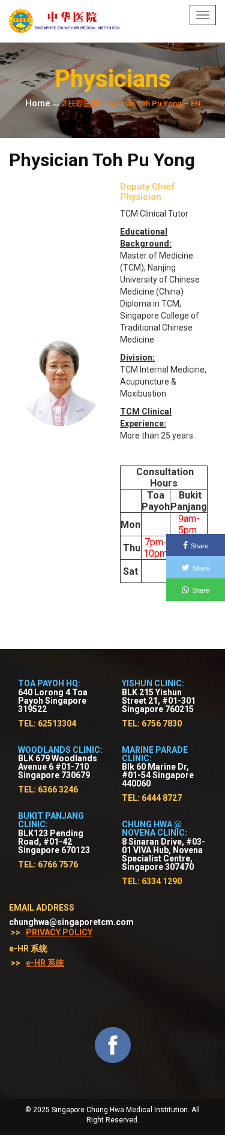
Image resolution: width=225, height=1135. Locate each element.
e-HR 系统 (45, 963)
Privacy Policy (59, 932)
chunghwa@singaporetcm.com (71, 922)
